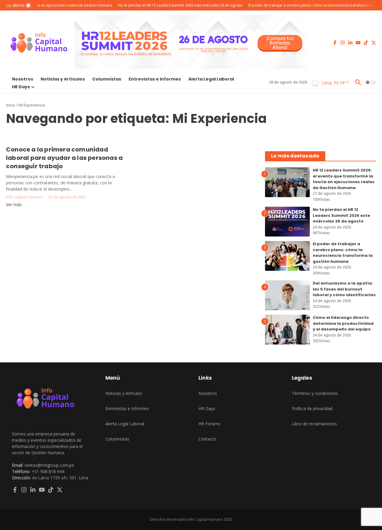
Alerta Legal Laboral (211, 79)
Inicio (10, 105)
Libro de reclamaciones (314, 424)
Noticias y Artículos (63, 79)
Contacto (207, 439)
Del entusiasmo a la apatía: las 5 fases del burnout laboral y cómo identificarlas (344, 289)
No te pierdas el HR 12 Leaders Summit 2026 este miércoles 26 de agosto (341, 215)
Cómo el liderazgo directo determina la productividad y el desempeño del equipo (343, 323)
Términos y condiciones (315, 393)
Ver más (14, 204)
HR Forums (209, 424)
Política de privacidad (312, 408)
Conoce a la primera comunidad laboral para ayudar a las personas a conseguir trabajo (64, 157)
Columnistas (106, 79)
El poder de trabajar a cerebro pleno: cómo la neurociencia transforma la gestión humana (343, 252)
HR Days (21, 87)
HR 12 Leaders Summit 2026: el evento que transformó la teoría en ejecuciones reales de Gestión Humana (344, 179)
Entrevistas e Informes (155, 79)
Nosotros (22, 79)
